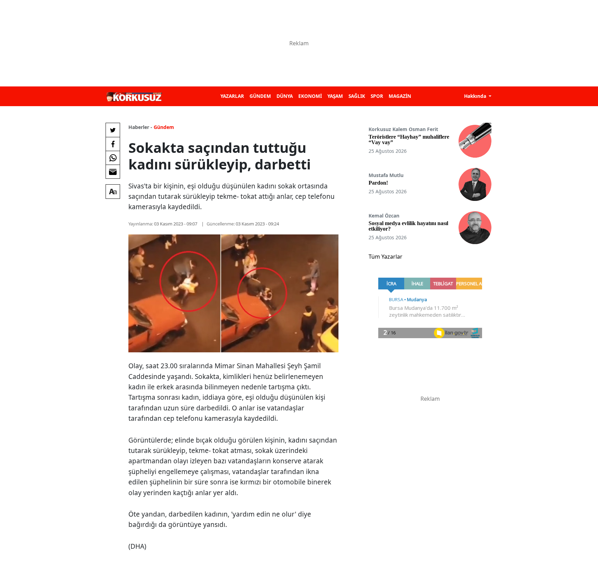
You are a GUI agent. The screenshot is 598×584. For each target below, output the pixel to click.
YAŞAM (335, 96)
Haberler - (140, 127)
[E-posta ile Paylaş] (113, 171)
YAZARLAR (232, 96)
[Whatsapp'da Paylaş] (113, 158)
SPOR (377, 96)
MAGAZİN (400, 96)
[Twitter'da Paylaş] (113, 130)
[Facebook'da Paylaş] (113, 144)
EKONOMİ (310, 96)
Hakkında (476, 96)
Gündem (164, 127)
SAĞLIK (356, 96)
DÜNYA (285, 96)
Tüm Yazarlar (385, 256)
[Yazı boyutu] (113, 191)
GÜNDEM (260, 96)
